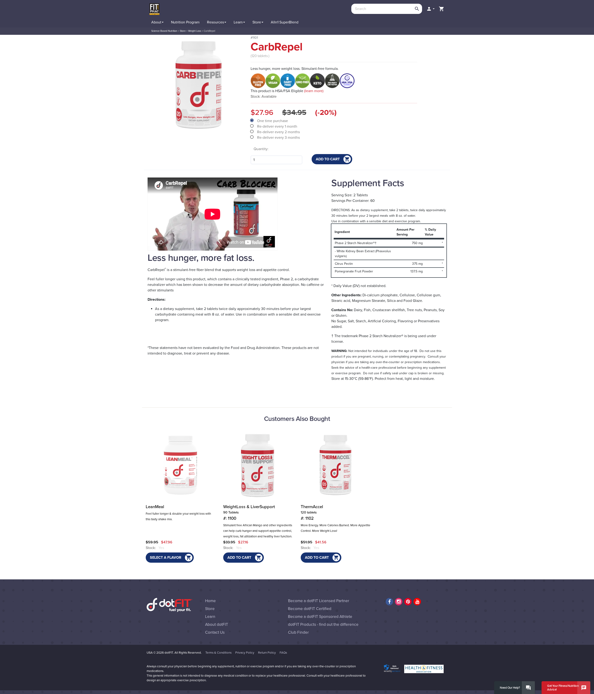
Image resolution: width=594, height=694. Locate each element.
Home (210, 600)
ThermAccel (312, 512)
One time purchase (273, 121)
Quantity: (261, 149)
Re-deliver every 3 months (279, 137)
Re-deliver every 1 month (277, 126)
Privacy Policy (244, 653)
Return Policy (267, 653)
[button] (430, 8)
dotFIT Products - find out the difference (323, 624)
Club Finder (298, 632)
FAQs (283, 653)
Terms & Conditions (218, 653)
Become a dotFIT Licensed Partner (318, 600)
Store (210, 608)
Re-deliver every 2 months (279, 132)
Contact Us (215, 632)
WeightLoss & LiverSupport (249, 512)
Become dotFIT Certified (309, 608)
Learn (210, 616)
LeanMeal (155, 506)
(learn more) (313, 91)
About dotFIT (216, 624)
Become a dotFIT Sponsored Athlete (320, 616)
